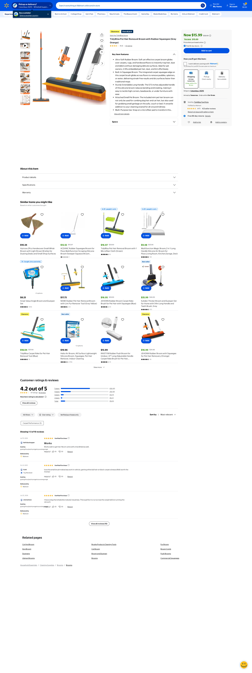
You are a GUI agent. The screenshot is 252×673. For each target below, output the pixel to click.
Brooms (94, 558)
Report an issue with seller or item (201, 112)
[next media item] (102, 63)
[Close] (48, 14)
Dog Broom (26, 549)
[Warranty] (174, 192)
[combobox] (131, 5)
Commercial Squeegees (170, 558)
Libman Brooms (28, 558)
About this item (29, 168)
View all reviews (28, 403)
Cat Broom (95, 549)
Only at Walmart (188, 14)
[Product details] (174, 177)
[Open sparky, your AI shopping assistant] (244, 665)
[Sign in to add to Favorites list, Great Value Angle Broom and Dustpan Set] (42, 267)
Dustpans (26, 554)
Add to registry (221, 122)
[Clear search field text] (197, 5)
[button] (216, 5)
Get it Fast (89, 14)
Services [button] (26, 14)
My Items (174, 14)
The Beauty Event (130, 14)
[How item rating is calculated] (45, 397)
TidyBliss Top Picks (201, 102)
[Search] (203, 5)
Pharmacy (101, 14)
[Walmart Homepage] (6, 5)
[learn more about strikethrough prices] (210, 36)
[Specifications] (174, 185)
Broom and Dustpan (99, 554)
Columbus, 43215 (197, 91)
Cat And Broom (28, 544)
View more (98, 367)
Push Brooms (166, 554)
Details (208, 116)
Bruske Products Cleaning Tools (103, 544)
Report (70, 452)
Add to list (197, 122)
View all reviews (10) (99, 524)
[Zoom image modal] (101, 46)
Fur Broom (165, 544)
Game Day (145, 14)
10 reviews (42, 393)
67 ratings (128, 46)
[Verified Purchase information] (69, 438)
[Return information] (201, 46)
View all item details (121, 114)
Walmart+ (216, 14)
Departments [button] (10, 14)
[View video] (101, 52)
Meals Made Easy (160, 14)
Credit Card (203, 14)
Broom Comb (166, 549)
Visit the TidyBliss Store (119, 35)
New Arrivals (114, 14)
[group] (121, 46)
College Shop (76, 14)
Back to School (61, 14)
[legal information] (205, 42)
